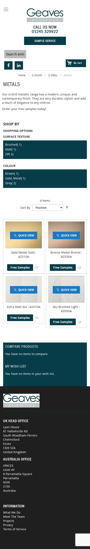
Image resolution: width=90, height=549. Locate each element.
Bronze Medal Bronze (65, 252)
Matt (10, 149)
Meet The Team (14, 517)
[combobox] (15, 54)
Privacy (8, 525)
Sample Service (45, 41)
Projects (8, 521)
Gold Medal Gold (23, 252)
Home (22, 75)
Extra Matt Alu (17, 307)
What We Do (11, 512)
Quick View (26, 235)
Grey (10, 183)
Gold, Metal (15, 178)
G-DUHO (37, 75)
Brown (11, 173)
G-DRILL (53, 75)
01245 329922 (45, 31)
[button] (36, 267)
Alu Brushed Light (66, 307)
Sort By (25, 208)
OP (9, 154)
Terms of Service (14, 529)
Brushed (13, 144)
